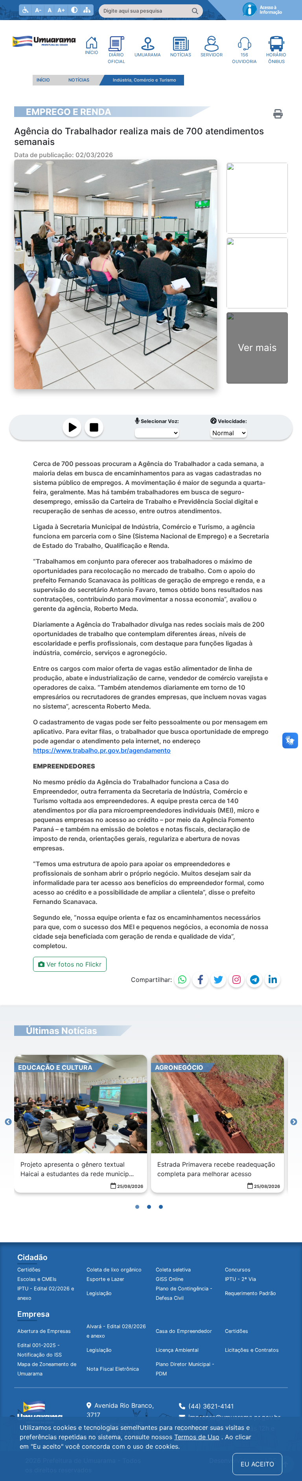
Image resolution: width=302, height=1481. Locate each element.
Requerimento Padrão (250, 1293)
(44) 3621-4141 (211, 1406)
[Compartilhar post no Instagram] (236, 979)
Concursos (237, 1270)
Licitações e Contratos (252, 1350)
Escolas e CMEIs (37, 1279)
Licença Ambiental (177, 1350)
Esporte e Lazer (105, 1279)
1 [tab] (139, 1201)
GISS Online (169, 1279)
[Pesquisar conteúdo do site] (195, 11)
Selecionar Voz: (159, 421)
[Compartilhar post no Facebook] (200, 979)
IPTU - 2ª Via (240, 1279)
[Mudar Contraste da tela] (74, 10)
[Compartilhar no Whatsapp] (182, 979)
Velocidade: (232, 421)
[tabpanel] (80, 1124)
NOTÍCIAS (78, 80)
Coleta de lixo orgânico (114, 1270)
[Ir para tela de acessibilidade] (25, 10)
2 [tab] (151, 1201)
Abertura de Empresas (44, 1331)
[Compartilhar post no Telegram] (254, 979)
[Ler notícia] (72, 427)
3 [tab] (163, 1201)
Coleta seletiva (173, 1270)
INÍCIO (43, 80)
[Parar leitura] (94, 427)
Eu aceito (257, 1464)
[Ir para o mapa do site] (87, 10)
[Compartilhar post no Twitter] (218, 979)
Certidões (29, 1270)
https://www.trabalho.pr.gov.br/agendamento (102, 750)
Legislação (99, 1293)
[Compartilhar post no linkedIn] (272, 979)
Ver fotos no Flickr (72, 964)
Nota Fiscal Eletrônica (113, 1369)
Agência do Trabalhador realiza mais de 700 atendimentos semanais (139, 136)
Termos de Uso (196, 1437)
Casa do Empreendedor (184, 1331)
